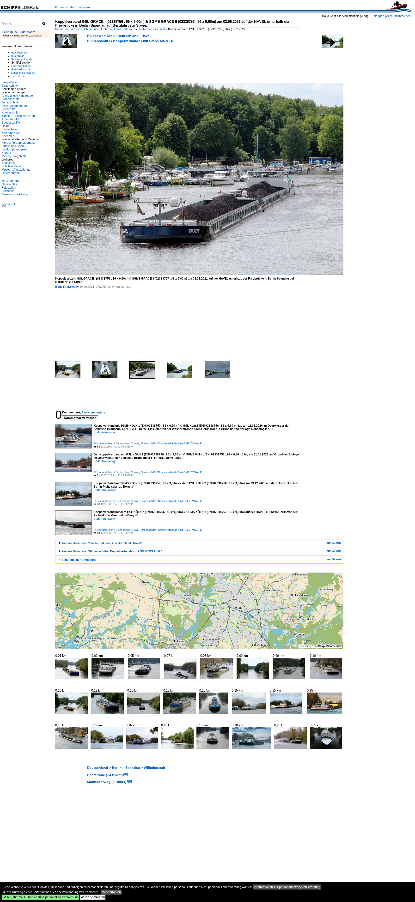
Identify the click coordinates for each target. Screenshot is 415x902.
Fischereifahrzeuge (14, 106)
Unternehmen (11, 173)
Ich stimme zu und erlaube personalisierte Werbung (41, 897)
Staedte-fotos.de (21, 69)
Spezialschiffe (11, 122)
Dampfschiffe (10, 102)
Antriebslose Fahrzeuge (17, 95)
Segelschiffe (10, 85)
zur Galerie (334, 542)
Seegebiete (9, 82)
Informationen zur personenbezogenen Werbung (287, 887)
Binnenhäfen (10, 129)
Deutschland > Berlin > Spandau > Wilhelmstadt (126, 768)
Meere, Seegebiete (14, 156)
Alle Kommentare (93, 412)
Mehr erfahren (111, 892)
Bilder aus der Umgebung (78, 560)
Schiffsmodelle (11, 166)
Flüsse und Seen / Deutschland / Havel (119, 36)
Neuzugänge (10, 181)
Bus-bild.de (17, 55)
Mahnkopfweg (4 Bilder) (106, 782)
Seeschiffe (8, 109)
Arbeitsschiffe (10, 119)
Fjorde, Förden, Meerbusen (19, 142)
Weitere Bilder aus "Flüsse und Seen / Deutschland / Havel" (101, 543)
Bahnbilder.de (19, 52)
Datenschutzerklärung (15, 194)
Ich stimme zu (93, 897)
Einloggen (377, 16)
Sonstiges (8, 163)
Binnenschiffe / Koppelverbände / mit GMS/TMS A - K (130, 41)
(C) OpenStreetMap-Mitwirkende (320, 646)
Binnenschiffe (10, 99)
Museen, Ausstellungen (17, 169)
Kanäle (6, 153)
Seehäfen (8, 136)
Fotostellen (9, 187)
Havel (161, 29)
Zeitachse (8, 191)
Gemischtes (9, 184)
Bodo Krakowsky (67, 286)
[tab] (199, 543)
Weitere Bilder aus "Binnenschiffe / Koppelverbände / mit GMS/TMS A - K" (111, 551)
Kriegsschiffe (10, 112)
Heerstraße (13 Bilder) (105, 775)
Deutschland (146, 29)
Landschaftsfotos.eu (23, 72)
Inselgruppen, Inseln (15, 149)
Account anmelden (398, 16)
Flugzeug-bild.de (21, 66)
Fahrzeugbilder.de (21, 59)
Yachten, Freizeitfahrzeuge (19, 116)
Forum (59, 7)
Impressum (85, 7)
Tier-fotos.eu (18, 76)
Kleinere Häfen (11, 132)
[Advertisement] (142, 62)
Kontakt (71, 7)
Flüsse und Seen (123, 29)
